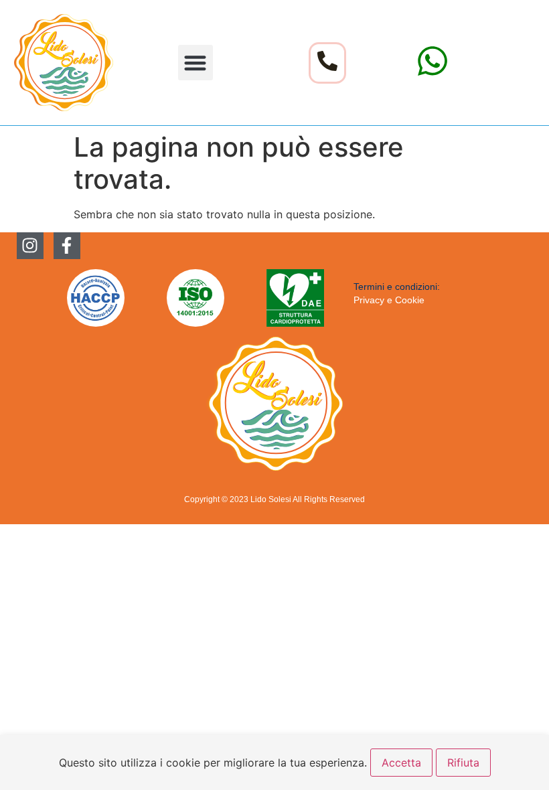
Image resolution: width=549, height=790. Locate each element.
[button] (196, 62)
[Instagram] (30, 245)
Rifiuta (463, 762)
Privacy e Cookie (389, 300)
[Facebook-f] (67, 245)
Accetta (401, 762)
